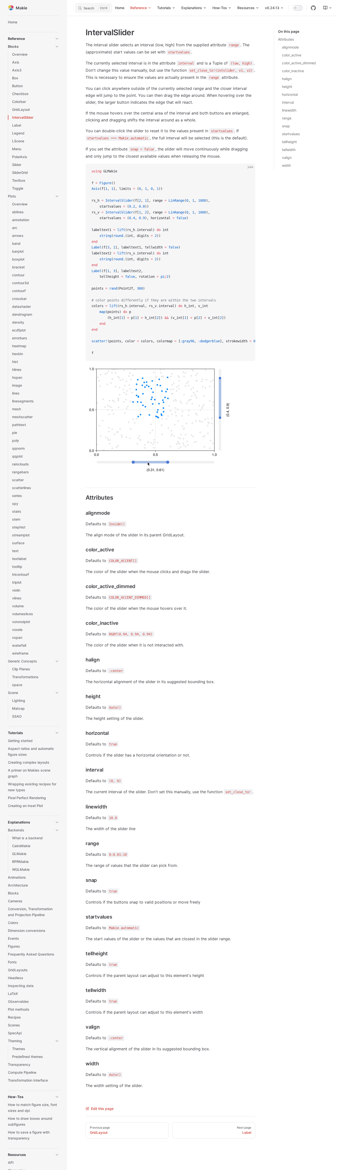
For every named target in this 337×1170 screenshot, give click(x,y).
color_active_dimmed (299, 63)
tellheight (289, 142)
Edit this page (102, 1108)
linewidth (289, 110)
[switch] (298, 8)
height (287, 86)
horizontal (290, 94)
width (286, 165)
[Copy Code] (247, 171)
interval (288, 102)
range (286, 118)
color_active (291, 55)
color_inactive (293, 71)
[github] (313, 7)
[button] (33, 39)
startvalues (291, 134)
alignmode (290, 47)
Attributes (286, 39)
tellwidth (289, 150)
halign (287, 79)
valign (287, 157)
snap (286, 126)
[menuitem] (325, 8)
